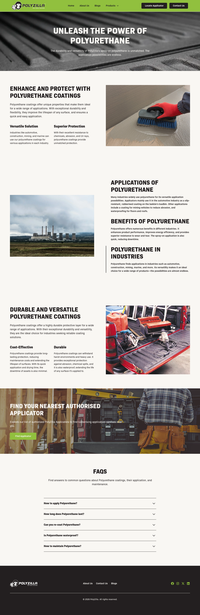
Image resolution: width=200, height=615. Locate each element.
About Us (84, 5)
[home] (28, 5)
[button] (112, 6)
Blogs (97, 5)
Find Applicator (23, 436)
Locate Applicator (154, 5)
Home (71, 5)
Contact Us (178, 5)
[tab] (148, 196)
